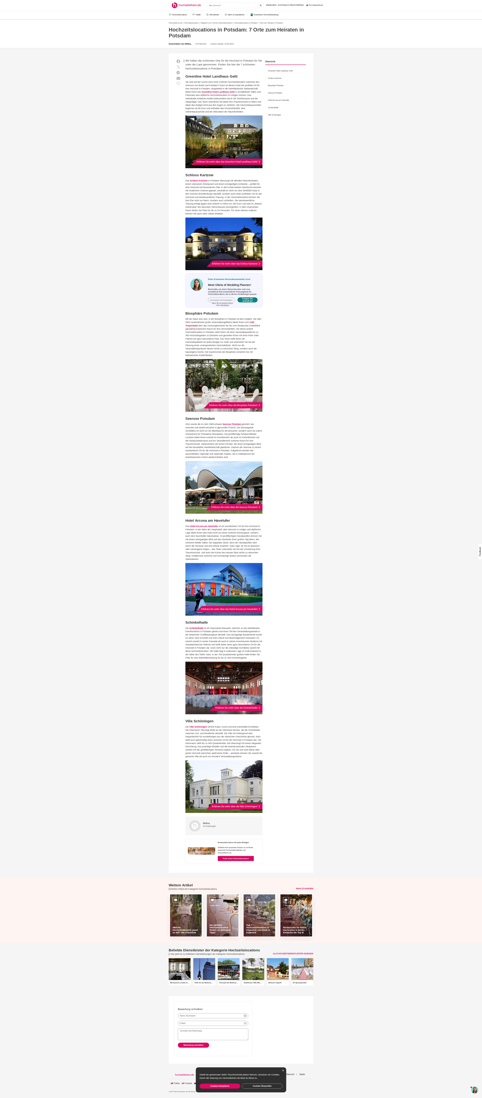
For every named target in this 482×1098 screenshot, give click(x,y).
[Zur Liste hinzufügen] (178, 83)
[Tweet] (178, 67)
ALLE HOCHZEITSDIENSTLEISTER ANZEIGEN (293, 954)
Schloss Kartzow (199, 180)
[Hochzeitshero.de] (187, 5)
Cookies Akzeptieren (219, 1086)
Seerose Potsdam (232, 424)
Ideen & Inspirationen (236, 15)
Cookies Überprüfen (262, 1086)
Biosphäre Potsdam (276, 85)
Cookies (275, 1074)
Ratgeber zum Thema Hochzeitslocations (216, 23)
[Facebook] (178, 61)
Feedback (480, 551)
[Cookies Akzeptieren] (283, 1070)
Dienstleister (214, 15)
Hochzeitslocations (179, 15)
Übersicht (290, 1074)
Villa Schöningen (198, 727)
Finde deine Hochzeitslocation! (236, 858)
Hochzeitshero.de (175, 23)
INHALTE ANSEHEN (304, 888)
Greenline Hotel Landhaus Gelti (218, 92)
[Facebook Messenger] (178, 73)
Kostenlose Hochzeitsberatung (266, 15)
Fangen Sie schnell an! (247, 300)
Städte (198, 15)
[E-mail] (178, 78)
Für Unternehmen (316, 5)
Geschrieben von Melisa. (180, 44)
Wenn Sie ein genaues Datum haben (222, 304)
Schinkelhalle (196, 628)
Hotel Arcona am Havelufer (204, 526)
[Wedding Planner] (196, 290)
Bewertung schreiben (193, 1045)
